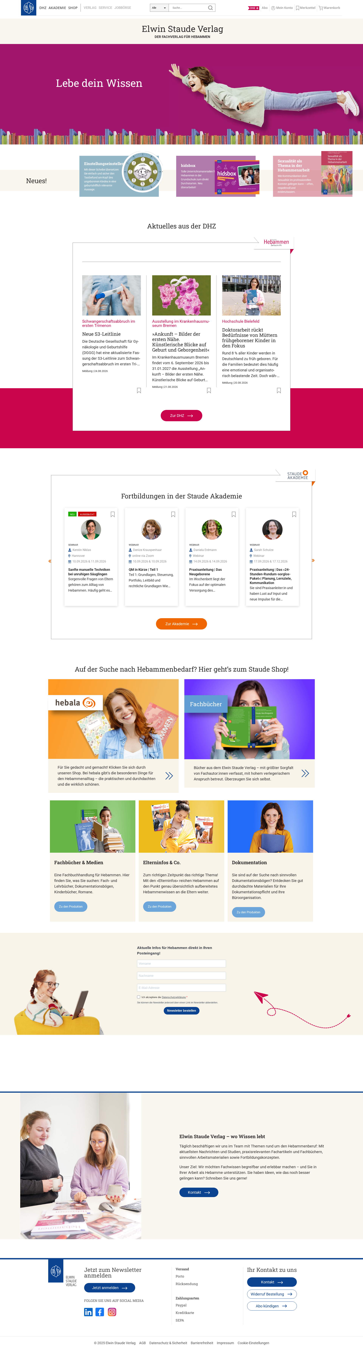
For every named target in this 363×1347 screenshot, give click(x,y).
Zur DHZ (177, 415)
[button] (121, 176)
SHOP (73, 7)
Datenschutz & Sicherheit (168, 1343)
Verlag (90, 8)
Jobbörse (122, 8)
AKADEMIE (57, 7)
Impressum (225, 1343)
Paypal (181, 1305)
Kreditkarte (185, 1312)
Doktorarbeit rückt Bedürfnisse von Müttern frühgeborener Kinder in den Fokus (249, 338)
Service (105, 8)
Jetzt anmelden (105, 1287)
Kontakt (195, 1192)
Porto (180, 1276)
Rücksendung (187, 1283)
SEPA (180, 1320)
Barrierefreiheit (202, 1343)
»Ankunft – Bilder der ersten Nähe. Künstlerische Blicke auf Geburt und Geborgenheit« (180, 342)
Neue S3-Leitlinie (101, 334)
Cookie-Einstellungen (253, 1343)
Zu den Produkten (71, 906)
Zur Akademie (177, 624)
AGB (142, 1343)
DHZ (42, 7)
